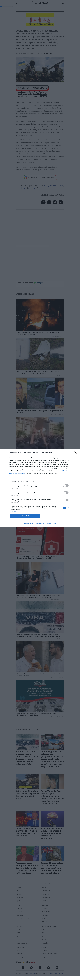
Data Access (40, 523)
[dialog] (40, 488)
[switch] (66, 485)
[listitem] (40, 481)
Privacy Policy (51, 523)
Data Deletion (28, 523)
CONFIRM (25, 516)
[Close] (76, 453)
